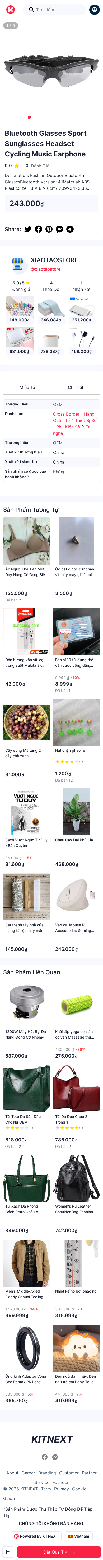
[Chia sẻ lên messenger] (59, 229)
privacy (61, 1488)
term (46, 1488)
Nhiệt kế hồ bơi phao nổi (76, 1291)
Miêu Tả (27, 387)
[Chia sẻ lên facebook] (38, 229)
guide (9, 1498)
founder (61, 1482)
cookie (79, 1488)
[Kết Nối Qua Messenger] (55, 1457)
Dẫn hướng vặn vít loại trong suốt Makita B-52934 (24, 665)
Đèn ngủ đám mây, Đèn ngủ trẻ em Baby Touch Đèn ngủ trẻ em (75, 1382)
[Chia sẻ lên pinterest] (49, 229)
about (12, 1472)
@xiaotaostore (45, 269)
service (42, 1482)
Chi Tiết (75, 387)
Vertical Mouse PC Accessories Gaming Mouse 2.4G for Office (74, 930)
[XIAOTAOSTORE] (8, 1552)
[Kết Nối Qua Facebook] (45, 1457)
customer (69, 1472)
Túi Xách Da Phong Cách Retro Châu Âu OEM (22, 1212)
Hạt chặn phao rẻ (70, 750)
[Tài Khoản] (94, 10)
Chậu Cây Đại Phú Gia (74, 840)
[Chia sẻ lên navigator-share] (70, 229)
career (28, 1472)
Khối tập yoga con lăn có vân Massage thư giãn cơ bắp (74, 1037)
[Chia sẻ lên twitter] (28, 229)
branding (47, 1472)
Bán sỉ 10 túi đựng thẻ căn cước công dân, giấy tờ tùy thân (74, 665)
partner (89, 1472)
